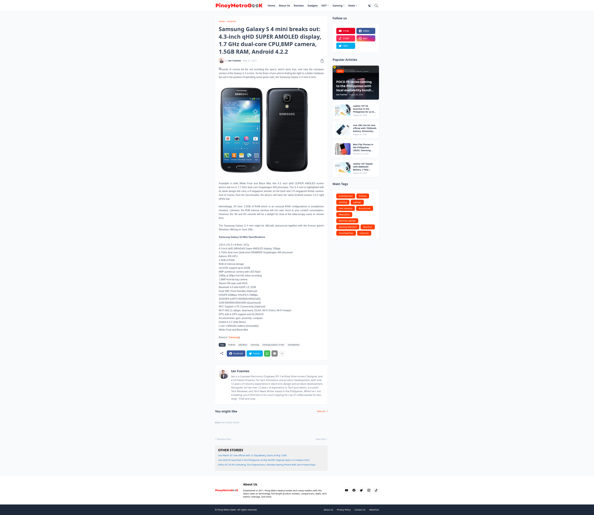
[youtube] (346, 490)
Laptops (357, 202)
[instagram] (369, 490)
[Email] (274, 353)
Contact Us (360, 509)
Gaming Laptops (347, 220)
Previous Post (224, 439)
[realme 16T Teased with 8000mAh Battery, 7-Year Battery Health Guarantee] (343, 168)
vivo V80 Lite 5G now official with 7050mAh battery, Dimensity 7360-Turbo (364, 128)
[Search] (376, 5)
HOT (324, 5)
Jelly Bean (243, 344)
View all (321, 411)
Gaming (337, 5)
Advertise (374, 509)
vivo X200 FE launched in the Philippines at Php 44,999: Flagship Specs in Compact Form (264, 460)
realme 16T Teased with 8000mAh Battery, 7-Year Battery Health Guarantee (363, 166)
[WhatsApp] (267, 353)
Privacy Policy (344, 509)
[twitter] (361, 490)
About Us (284, 5)
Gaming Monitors (348, 226)
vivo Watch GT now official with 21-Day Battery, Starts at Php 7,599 (252, 455)
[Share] (321, 60)
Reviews (299, 5)
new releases (345, 208)
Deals (351, 5)
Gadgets (313, 5)
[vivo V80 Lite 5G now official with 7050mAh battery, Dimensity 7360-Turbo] (343, 130)
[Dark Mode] (370, 5)
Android (232, 21)
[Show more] (282, 353)
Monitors (367, 226)
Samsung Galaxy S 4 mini (273, 344)
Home (271, 5)
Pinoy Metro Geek (226, 509)
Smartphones (293, 344)
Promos (363, 195)
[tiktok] (376, 490)
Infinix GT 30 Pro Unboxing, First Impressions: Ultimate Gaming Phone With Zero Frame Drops (267, 464)
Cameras (364, 233)
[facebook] (354, 490)
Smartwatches (346, 233)
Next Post (320, 439)
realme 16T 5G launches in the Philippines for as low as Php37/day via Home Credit (364, 109)
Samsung (255, 344)
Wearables (344, 214)
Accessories (365, 208)
